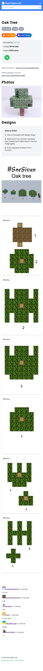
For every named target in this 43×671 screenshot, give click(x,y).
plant (15, 29)
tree (21, 29)
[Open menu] (40, 3)
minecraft (6, 29)
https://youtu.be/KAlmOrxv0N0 (13, 75)
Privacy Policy (19, 660)
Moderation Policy (8, 660)
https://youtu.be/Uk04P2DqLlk (27, 68)
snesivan (16, 42)
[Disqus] (21, 611)
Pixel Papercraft (13, 3)
